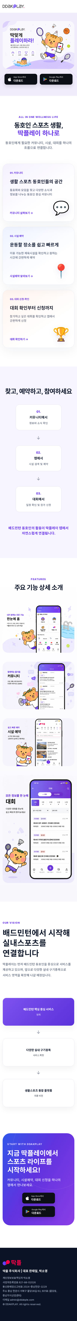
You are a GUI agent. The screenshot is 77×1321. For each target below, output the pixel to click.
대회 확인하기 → (19, 339)
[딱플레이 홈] (13, 6)
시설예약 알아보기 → (21, 276)
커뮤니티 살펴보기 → (21, 212)
